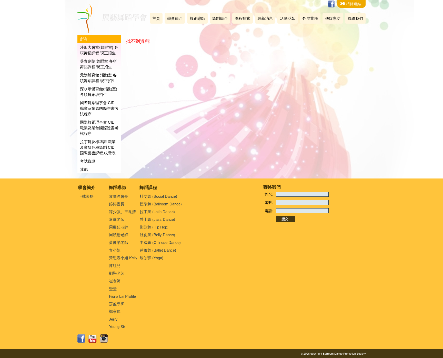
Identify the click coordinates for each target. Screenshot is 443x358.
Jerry (113, 319)
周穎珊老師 (118, 234)
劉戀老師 (116, 273)
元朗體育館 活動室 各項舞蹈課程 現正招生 (98, 77)
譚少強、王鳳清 (122, 211)
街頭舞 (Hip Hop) (154, 227)
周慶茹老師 (118, 227)
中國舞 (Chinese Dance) (160, 242)
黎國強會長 (118, 196)
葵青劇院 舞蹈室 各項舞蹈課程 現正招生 (98, 63)
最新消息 (265, 18)
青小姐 (114, 250)
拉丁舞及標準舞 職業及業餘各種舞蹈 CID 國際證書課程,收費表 (98, 147)
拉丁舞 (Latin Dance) (157, 211)
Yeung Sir (117, 326)
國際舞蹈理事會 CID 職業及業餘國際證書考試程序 (99, 108)
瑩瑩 (113, 288)
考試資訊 (87, 161)
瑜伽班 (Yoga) (151, 257)
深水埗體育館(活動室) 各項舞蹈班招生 (98, 91)
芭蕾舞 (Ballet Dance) (158, 250)
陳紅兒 (114, 265)
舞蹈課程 (148, 187)
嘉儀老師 (116, 219)
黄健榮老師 (118, 242)
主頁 (156, 18)
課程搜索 (242, 18)
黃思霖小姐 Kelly (123, 257)
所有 (84, 39)
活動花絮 (287, 18)
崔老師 (114, 280)
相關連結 (353, 3)
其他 (84, 169)
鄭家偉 (114, 311)
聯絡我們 (355, 18)
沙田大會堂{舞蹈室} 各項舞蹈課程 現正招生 (99, 49)
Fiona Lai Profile (122, 296)
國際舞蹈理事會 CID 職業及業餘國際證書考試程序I (99, 127)
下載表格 (86, 196)
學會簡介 (175, 18)
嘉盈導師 (116, 303)
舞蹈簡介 (220, 18)
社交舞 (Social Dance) (158, 196)
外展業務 (310, 18)
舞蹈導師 (197, 18)
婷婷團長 (116, 203)
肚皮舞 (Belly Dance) (157, 234)
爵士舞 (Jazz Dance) (157, 219)
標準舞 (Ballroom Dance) (161, 203)
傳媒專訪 (332, 18)
